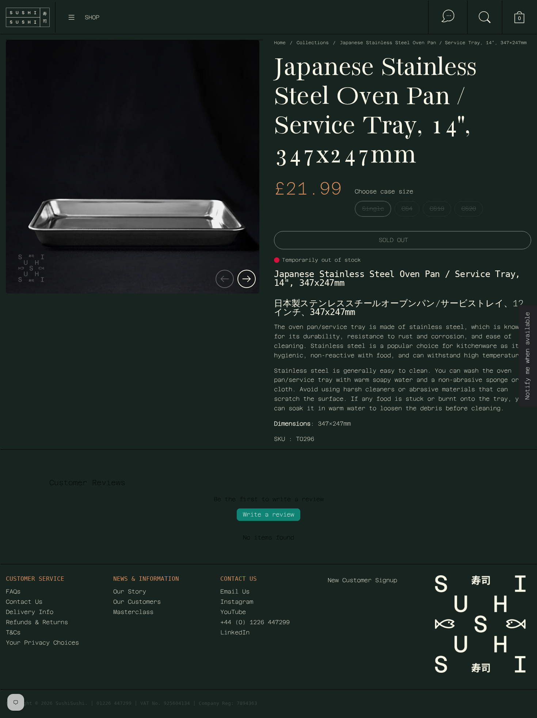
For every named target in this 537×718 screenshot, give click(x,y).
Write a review (268, 514)
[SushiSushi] (28, 17)
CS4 (406, 208)
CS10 (437, 208)
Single (373, 208)
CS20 (468, 208)
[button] (484, 17)
